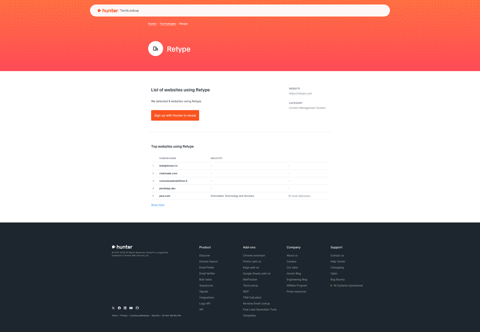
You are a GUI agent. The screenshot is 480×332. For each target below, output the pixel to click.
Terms (115, 315)
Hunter (152, 23)
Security (156, 315)
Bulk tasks (205, 279)
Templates (249, 315)
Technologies (168, 23)
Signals (203, 291)
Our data (292, 267)
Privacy (124, 315)
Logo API (204, 303)
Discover (204, 255)
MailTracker (250, 279)
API (201, 309)
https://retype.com (300, 93)
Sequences (206, 285)
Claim (334, 273)
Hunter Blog (294, 273)
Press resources (296, 291)
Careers (291, 261)
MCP (246, 291)
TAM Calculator (252, 297)
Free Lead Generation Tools (260, 309)
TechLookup (250, 285)
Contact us (337, 255)
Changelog (337, 267)
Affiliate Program (297, 285)
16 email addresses (299, 196)
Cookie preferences (139, 315)
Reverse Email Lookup (256, 303)
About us (292, 255)
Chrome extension (254, 255)
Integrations (206, 297)
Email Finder (206, 267)
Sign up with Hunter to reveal (175, 115)
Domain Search (208, 261)
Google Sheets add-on (257, 273)
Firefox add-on (252, 261)
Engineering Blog (297, 279)
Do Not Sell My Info (171, 315)
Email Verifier (207, 273)
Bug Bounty (338, 279)
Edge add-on (251, 267)
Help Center (338, 261)
